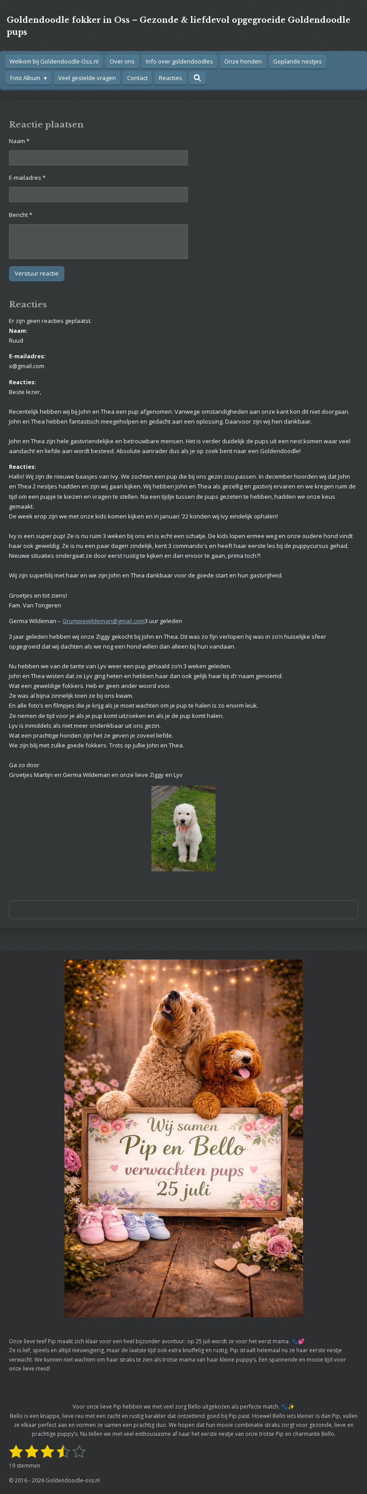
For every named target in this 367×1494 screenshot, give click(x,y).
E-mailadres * (27, 178)
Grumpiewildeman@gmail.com (103, 621)
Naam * (19, 141)
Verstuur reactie (37, 273)
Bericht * (20, 215)
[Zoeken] (197, 78)
